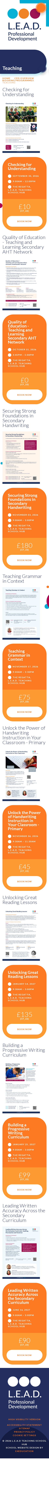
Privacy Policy (24, 1431)
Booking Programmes (18, 80)
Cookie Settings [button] (24, 1435)
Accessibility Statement (24, 1425)
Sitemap (24, 1428)
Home (6, 78)
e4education (24, 1451)
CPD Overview (24, 78)
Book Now (24, 221)
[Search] (42, 69)
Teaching (9, 82)
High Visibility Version (24, 1419)
